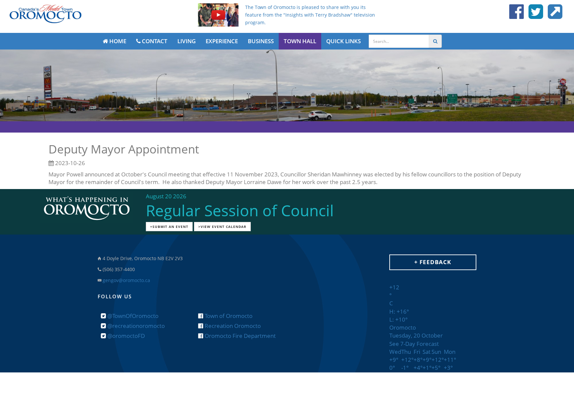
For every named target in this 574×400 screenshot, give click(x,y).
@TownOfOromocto (132, 316)
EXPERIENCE (222, 41)
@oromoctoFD (125, 336)
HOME (117, 41)
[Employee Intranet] (553, 15)
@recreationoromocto (135, 326)
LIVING (186, 41)
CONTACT (154, 41)
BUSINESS (261, 41)
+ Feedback (432, 262)
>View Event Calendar (222, 226)
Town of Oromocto (227, 316)
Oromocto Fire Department (239, 336)
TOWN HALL (300, 41)
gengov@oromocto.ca (126, 280)
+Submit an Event (169, 226)
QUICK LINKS (343, 41)
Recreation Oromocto (232, 326)
